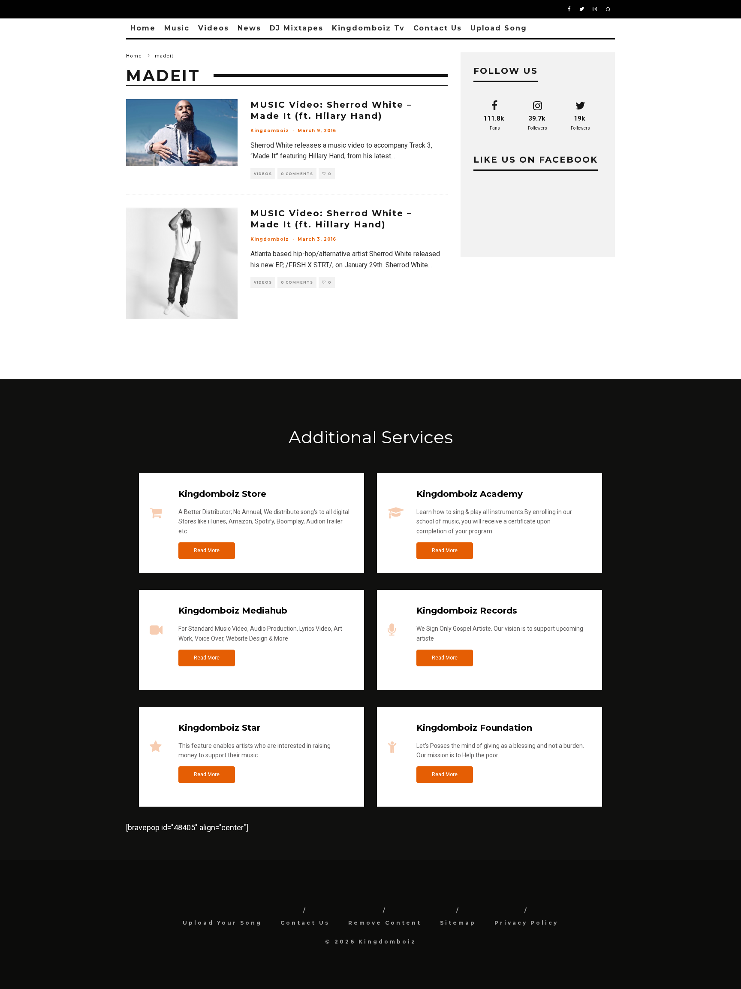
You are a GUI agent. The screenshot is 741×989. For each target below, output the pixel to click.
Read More (207, 550)
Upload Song (498, 28)
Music (177, 28)
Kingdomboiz (269, 130)
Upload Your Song (222, 922)
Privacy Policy (526, 922)
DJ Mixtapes (296, 28)
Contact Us (437, 28)
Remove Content (385, 922)
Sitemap (458, 922)
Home (143, 28)
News (249, 28)
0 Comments (297, 174)
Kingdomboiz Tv (368, 28)
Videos (213, 28)
